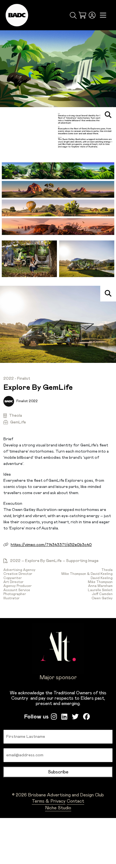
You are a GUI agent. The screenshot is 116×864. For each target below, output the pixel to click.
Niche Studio (58, 808)
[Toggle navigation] (103, 15)
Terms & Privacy (49, 801)
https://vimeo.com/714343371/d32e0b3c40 (51, 545)
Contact (75, 801)
